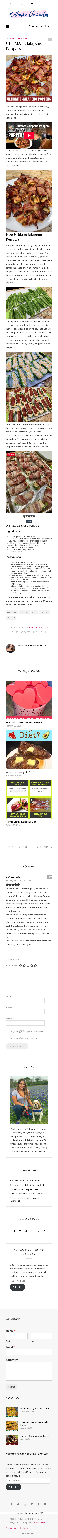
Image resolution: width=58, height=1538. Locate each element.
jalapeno (24, 612)
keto (34, 612)
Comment (13, 1359)
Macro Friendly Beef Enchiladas (24, 1180)
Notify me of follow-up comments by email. (28, 1031)
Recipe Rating (11, 965)
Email (9, 1007)
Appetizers (15, 38)
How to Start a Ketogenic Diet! (21, 821)
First (8, 1341)
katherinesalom (38, 628)
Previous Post (17, 847)
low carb (44, 612)
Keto (28, 38)
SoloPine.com (39, 1522)
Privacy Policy (12, 1528)
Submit (11, 1386)
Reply (49, 877)
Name (9, 996)
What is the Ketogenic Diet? (20, 772)
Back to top (28, 1533)
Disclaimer (24, 1528)
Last (32, 1341)
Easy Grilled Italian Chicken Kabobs (26, 1193)
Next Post (44, 847)
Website (9, 1018)
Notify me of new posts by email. (24, 1038)
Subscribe (17, 1287)
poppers (11, 618)
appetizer (12, 612)
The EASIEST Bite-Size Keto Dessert (24, 722)
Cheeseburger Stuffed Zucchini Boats (27, 1185)
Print (29, 521)
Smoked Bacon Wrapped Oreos (25, 1189)
